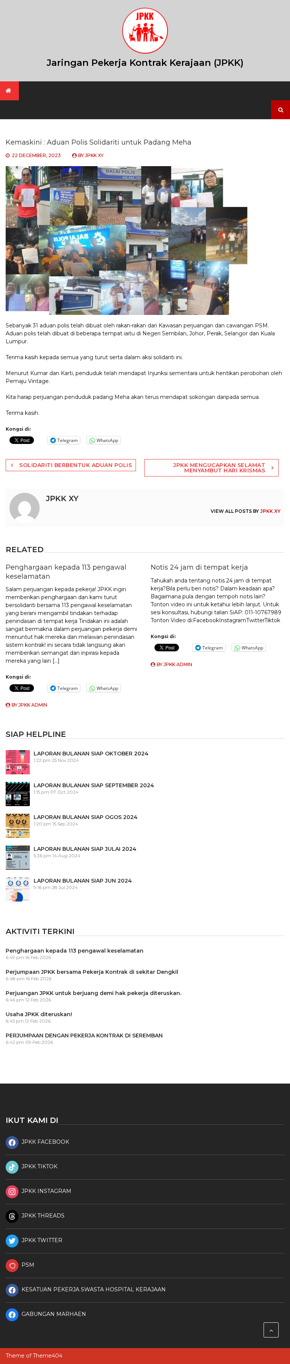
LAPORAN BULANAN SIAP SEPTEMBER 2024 (94, 785)
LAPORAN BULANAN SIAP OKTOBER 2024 (91, 753)
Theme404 (47, 1355)
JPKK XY (94, 155)
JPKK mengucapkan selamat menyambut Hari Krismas (219, 468)
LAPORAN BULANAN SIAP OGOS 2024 (85, 817)
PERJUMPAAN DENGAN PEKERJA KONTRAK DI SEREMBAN (84, 1035)
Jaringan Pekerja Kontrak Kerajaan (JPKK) (145, 62)
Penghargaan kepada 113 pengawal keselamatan (74, 950)
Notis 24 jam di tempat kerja (199, 567)
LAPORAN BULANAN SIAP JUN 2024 (83, 880)
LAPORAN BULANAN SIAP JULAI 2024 (85, 848)
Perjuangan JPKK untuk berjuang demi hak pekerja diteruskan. (93, 993)
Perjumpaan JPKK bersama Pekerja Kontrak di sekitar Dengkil (92, 972)
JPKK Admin (33, 705)
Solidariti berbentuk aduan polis (75, 465)
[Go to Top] (271, 1330)
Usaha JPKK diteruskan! (39, 1014)
